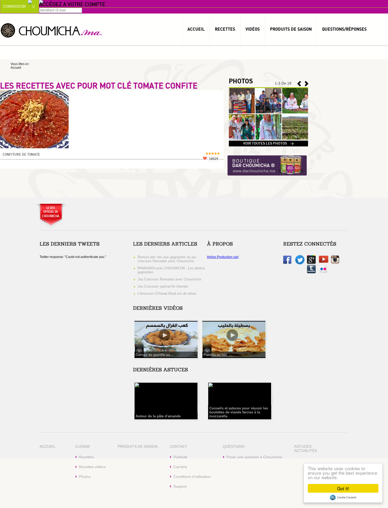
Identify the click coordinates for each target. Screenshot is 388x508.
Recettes (225, 29)
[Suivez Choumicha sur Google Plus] (311, 263)
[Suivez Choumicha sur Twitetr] (300, 263)
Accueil (196, 29)
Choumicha (51, 30)
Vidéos (252, 29)
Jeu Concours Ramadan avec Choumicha (169, 279)
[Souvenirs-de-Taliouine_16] (268, 112)
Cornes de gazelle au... (154, 355)
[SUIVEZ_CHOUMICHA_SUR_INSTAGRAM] (335, 263)
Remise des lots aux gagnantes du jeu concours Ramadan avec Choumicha (167, 259)
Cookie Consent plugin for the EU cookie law (343, 497)
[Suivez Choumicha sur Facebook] (287, 263)
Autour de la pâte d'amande (158, 416)
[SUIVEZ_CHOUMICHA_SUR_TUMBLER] (311, 272)
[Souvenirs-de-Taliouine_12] (295, 138)
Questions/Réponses (344, 29)
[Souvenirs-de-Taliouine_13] (268, 138)
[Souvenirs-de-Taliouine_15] (295, 112)
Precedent (307, 83)
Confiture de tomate (21, 154)
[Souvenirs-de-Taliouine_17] (242, 112)
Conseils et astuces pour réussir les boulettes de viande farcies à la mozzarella (238, 412)
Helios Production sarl (223, 257)
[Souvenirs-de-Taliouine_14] (242, 138)
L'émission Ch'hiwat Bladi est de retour (167, 293)
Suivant (299, 83)
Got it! (343, 488)
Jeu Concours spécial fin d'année (163, 286)
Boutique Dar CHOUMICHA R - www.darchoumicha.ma (267, 165)
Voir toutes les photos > (268, 143)
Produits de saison (291, 29)
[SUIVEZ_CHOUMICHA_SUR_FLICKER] (323, 272)
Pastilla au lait (215, 355)
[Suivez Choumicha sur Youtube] (323, 262)
